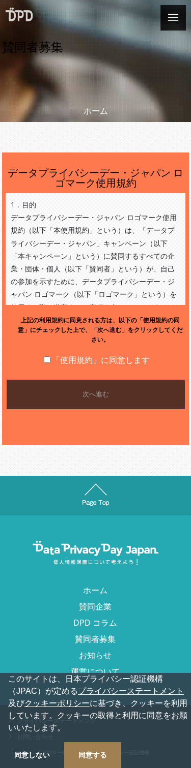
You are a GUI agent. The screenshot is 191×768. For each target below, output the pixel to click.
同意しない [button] (32, 755)
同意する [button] (92, 755)
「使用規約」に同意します (101, 359)
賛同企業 (95, 606)
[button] (68, 728)
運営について (95, 671)
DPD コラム (95, 622)
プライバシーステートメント (131, 691)
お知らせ (95, 655)
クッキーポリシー (57, 703)
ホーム (96, 110)
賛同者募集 (95, 638)
